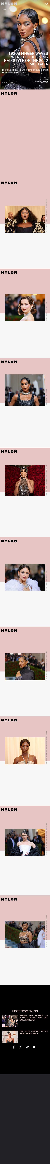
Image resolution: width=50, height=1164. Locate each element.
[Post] (20, 1047)
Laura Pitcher (8, 83)
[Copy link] (27, 1047)
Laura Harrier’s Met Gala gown (25, 418)
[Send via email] (34, 1047)
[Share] (13, 1047)
